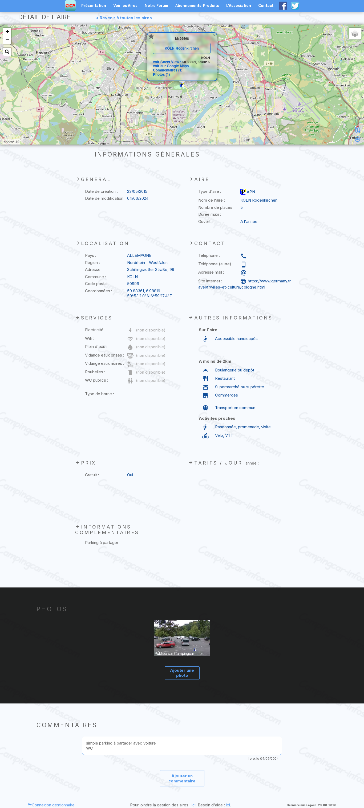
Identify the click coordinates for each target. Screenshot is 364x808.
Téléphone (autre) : (215, 263)
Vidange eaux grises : (104, 355)
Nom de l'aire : (211, 200)
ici (194, 804)
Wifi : (89, 338)
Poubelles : (95, 371)
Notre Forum (156, 5)
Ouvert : (205, 221)
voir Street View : (167, 61)
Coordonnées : (98, 290)
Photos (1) (161, 74)
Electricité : (95, 329)
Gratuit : (92, 474)
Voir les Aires (125, 5)
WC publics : (96, 380)
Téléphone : (209, 255)
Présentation (93, 5)
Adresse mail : (211, 272)
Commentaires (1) (167, 70)
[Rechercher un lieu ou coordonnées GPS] (7, 52)
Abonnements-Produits (197, 5)
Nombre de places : (216, 207)
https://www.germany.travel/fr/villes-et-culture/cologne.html (244, 284)
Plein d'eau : (96, 346)
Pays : (90, 255)
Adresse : (94, 269)
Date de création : (101, 191)
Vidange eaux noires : (104, 363)
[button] (182, 84)
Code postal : (97, 283)
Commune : (95, 276)
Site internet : (210, 280)
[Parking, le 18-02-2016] (182, 638)
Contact (265, 5)
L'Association (238, 5)
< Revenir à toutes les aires (124, 17)
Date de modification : (105, 198)
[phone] (244, 256)
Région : (92, 262)
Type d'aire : (209, 191)
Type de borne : (99, 393)
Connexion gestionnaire (53, 804)
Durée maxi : (209, 214)
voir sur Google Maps (171, 65)
